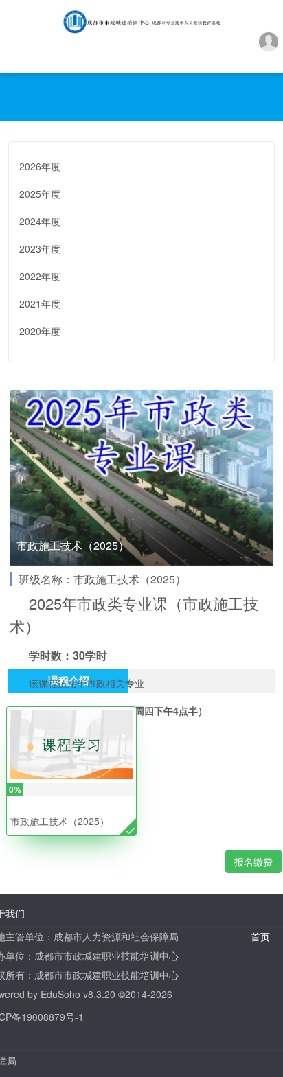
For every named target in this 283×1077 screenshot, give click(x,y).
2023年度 (39, 248)
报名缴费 (253, 861)
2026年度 (39, 166)
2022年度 (39, 276)
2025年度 (39, 193)
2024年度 (39, 221)
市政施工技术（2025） (59, 821)
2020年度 (39, 331)
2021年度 (39, 303)
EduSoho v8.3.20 (78, 994)
